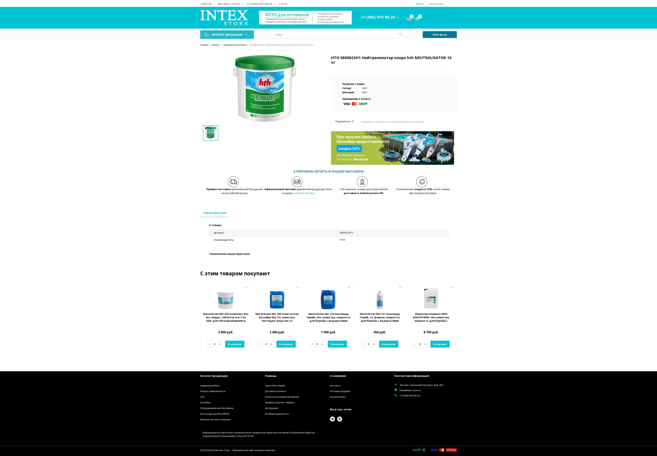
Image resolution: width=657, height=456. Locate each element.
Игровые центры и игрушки (215, 419)
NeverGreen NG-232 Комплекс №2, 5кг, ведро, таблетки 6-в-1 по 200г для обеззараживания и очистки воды (225, 319)
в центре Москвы (303, 193)
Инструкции (271, 408)
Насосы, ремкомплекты (213, 391)
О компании (338, 375)
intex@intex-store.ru (410, 390)
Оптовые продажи (340, 391)
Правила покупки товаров (279, 402)
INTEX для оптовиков (287, 14)
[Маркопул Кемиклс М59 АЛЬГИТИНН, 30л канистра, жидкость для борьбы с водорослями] (431, 297)
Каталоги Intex (338, 396)
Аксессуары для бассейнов (214, 413)
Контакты (440, 34)
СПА (202, 396)
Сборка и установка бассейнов (282, 396)
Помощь (270, 375)
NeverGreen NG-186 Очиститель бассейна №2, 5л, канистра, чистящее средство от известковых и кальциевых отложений (277, 320)
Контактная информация (412, 375)
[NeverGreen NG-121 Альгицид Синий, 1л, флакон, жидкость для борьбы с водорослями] (380, 297)
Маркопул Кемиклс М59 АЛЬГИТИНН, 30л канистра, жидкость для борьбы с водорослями (431, 319)
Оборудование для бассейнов (216, 408)
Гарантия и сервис (275, 385)
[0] (417, 19)
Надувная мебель (210, 385)
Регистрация (436, 3)
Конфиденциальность (277, 413)
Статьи (283, 3)
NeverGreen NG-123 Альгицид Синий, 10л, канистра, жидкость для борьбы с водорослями (328, 317)
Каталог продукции (227, 34)
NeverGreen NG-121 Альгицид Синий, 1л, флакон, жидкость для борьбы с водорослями (380, 317)
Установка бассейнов (259, 3)
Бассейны (205, 402)
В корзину (235, 344)
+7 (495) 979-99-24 (378, 17)
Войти (419, 3)
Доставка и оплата (229, 3)
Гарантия (206, 3)
